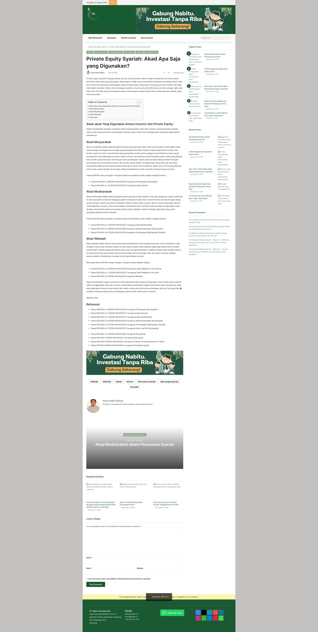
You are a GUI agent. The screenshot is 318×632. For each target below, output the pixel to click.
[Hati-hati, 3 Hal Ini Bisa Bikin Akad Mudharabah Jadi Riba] (195, 91)
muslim (135, 387)
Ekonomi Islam (100, 52)
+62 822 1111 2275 (132, 619)
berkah (107, 381)
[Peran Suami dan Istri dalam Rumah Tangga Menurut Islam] (168, 491)
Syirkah (139, 52)
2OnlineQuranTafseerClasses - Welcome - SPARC (208, 240)
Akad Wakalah (96, 114)
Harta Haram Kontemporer (135, 435)
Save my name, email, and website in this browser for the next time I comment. (119, 579)
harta (130, 381)
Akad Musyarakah (97, 109)
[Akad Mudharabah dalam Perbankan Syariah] (195, 59)
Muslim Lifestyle (128, 38)
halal (119, 381)
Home (90, 47)
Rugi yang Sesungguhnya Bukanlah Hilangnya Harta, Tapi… (215, 103)
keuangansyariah (170, 381)
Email (89, 568)
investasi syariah (147, 381)
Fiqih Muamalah (95, 38)
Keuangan (111, 38)
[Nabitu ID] (108, 14)
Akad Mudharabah (97, 112)
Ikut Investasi (147, 38)
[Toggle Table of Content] (138, 102)
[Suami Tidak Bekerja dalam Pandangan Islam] (135, 491)
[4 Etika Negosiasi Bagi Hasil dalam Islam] (195, 75)
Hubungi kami (174, 612)
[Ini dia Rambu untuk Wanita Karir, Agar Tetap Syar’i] (195, 117)
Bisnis (105, 47)
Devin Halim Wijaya (98, 73)
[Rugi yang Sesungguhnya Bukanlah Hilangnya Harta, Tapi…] (195, 104)
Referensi (93, 117)
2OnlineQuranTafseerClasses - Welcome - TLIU (207, 249)
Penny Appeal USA (196, 220)
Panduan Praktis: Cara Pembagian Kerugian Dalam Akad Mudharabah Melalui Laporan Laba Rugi (101, 504)
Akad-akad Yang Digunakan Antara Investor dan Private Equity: (115, 106)
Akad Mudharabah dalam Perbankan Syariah (134, 444)
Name (89, 558)
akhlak (95, 381)
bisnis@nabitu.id (131, 617)
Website (140, 568)
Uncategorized (151, 52)
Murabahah (129, 52)
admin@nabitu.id (131, 614)
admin (191, 226)
